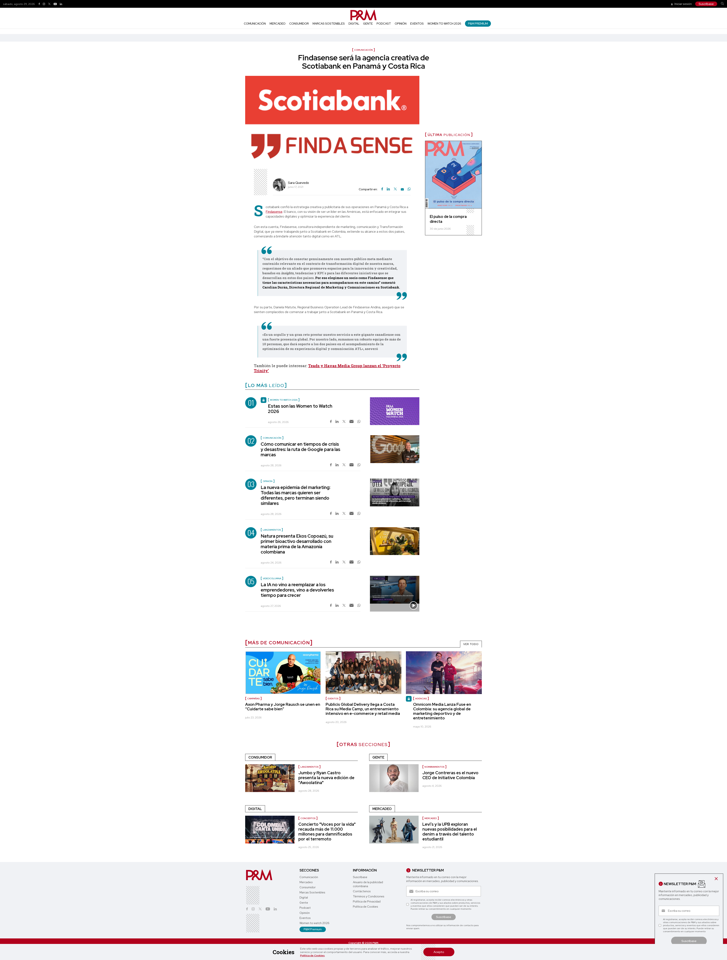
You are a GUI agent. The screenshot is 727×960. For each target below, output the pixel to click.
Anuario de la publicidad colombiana (368, 884)
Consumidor (299, 24)
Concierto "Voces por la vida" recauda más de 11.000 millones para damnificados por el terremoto (327, 832)
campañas (253, 698)
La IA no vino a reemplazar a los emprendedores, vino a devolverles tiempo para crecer (297, 590)
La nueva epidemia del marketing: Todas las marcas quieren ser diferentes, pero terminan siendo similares (295, 495)
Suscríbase (706, 4)
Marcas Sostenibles (329, 24)
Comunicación (255, 24)
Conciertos (307, 818)
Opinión (400, 24)
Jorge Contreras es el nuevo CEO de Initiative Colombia (450, 775)
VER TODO (471, 644)
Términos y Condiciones (368, 896)
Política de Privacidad (367, 901)
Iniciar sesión (683, 4)
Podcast (384, 24)
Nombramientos (434, 766)
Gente (368, 24)
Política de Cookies (312, 955)
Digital (354, 24)
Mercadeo (277, 24)
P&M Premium (478, 24)
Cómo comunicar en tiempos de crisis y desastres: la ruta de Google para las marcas (300, 449)
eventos (333, 698)
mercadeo (430, 818)
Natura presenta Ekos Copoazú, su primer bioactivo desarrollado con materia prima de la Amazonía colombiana (297, 544)
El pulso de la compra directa (448, 219)
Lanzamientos (309, 766)
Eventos (417, 24)
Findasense (274, 212)
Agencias (421, 698)
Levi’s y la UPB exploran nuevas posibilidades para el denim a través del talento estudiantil (449, 832)
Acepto (439, 952)
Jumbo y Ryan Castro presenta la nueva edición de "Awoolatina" (326, 777)
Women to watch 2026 (444, 24)
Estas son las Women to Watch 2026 (300, 408)
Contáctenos (362, 891)
